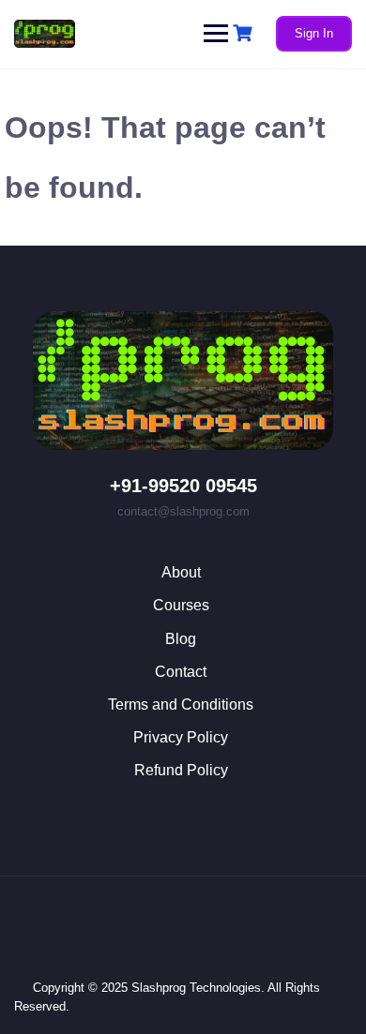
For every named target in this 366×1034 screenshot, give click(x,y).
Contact (180, 672)
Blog (180, 639)
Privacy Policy (180, 737)
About (181, 572)
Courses (181, 605)
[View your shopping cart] (245, 33)
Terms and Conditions (180, 704)
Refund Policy (181, 770)
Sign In (314, 33)
